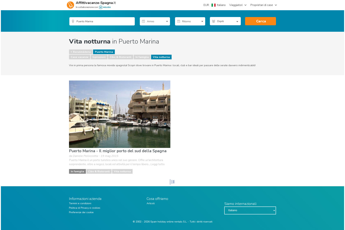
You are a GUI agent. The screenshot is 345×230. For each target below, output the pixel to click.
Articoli (151, 203)
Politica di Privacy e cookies (84, 208)
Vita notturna (161, 57)
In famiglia (142, 57)
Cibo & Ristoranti (120, 57)
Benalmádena (82, 52)
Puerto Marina (104, 52)
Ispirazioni (99, 57)
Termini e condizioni (80, 203)
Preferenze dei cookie (81, 212)
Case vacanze (79, 57)
